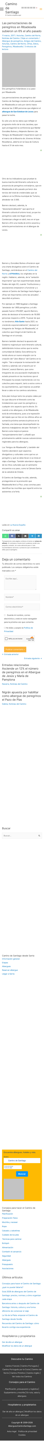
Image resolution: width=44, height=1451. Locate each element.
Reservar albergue (10, 970)
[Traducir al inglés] (22, 8)
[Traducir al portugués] (34, 8)
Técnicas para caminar (12, 1239)
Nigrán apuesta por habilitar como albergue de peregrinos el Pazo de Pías (21, 695)
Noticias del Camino (11, 38)
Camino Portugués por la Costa (16, 1369)
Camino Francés (12, 1366)
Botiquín (5, 1243)
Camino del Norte (32, 35)
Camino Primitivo (17, 1373)
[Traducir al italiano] (31, 8)
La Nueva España (17, 525)
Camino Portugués (29, 1366)
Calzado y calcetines (11, 1231)
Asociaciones (7, 1268)
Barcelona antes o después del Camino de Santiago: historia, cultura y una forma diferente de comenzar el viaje (20, 1307)
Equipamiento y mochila (14, 1392)
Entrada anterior (10, 654)
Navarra (5, 684)
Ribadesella (18, 46)
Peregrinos (7, 46)
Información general (11, 959)
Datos (35, 44)
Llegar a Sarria (8, 974)
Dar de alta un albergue (12, 1342)
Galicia (5, 704)
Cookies (22, 1435)
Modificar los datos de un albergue (17, 1346)
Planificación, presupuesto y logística (21, 1389)
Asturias (20, 35)
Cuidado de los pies (10, 1235)
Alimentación (7, 1247)
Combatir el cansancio (11, 1252)
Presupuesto (7, 1264)
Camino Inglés (33, 1373)
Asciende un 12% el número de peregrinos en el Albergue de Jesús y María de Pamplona (21, 674)
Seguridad (6, 1256)
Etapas (5, 963)
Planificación (7, 1214)
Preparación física (9, 1218)
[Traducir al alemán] (28, 8)
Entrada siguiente (33, 658)
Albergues (6, 966)
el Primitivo (14, 274)
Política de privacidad (27, 1431)
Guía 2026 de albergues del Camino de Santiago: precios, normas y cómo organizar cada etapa (21, 1295)
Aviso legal (11, 1431)
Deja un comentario (29, 38)
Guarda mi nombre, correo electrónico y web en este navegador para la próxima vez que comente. (20, 618)
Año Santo (19, 321)
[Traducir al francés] (25, 8)
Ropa (4, 1226)
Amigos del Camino (32, 41)
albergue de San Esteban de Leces (17, 111)
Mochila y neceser (10, 1222)
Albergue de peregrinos (12, 41)
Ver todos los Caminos (22, 1376)
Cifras (29, 44)
